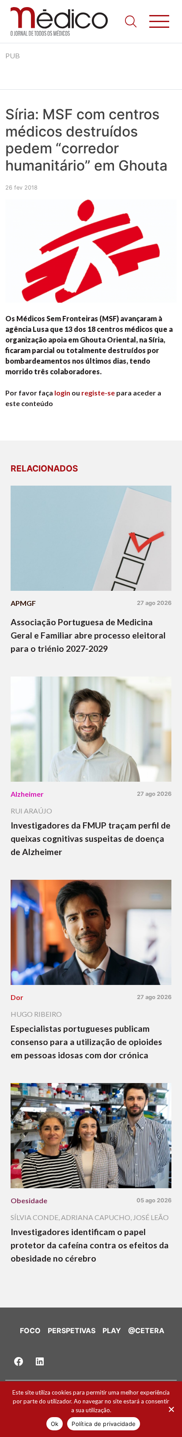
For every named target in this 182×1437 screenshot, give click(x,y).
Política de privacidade (104, 1423)
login (62, 392)
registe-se (98, 392)
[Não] (171, 1409)
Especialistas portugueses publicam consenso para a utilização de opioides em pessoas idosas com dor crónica (86, 1041)
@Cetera (146, 1330)
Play (111, 1330)
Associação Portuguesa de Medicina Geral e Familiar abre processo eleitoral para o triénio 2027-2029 (88, 635)
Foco (30, 1330)
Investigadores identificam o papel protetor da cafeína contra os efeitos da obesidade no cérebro (90, 1245)
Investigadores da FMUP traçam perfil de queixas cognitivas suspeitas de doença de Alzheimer (91, 838)
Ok (55, 1423)
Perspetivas (71, 1330)
